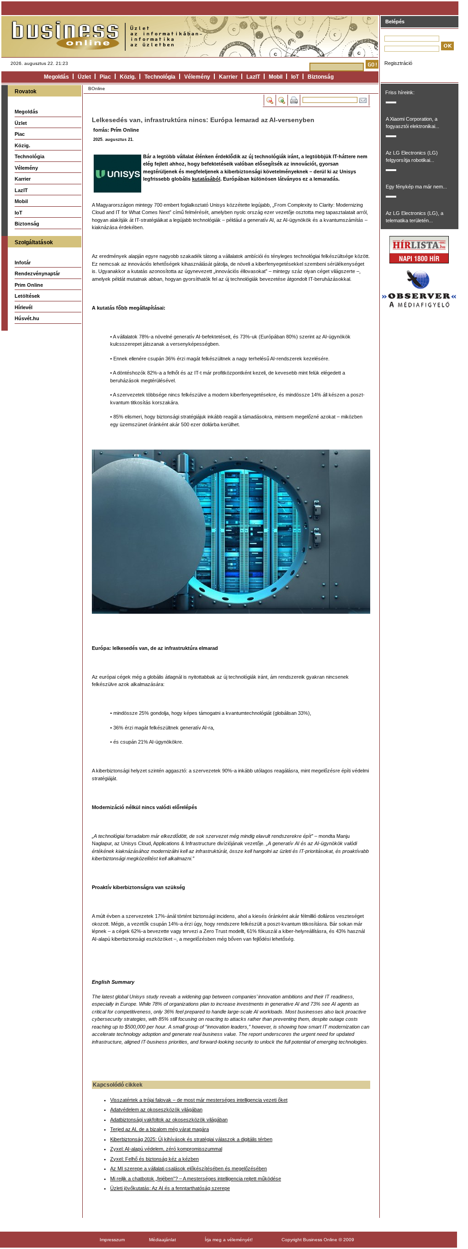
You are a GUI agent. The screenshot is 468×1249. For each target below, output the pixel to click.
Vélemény (197, 77)
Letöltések (27, 296)
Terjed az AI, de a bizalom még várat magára (159, 1129)
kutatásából (206, 179)
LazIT (253, 77)
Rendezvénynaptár (37, 273)
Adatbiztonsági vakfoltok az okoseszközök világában (169, 1119)
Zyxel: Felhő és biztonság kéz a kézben (154, 1159)
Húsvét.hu (27, 318)
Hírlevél (23, 307)
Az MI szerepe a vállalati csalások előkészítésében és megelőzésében (188, 1168)
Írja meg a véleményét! (229, 1239)
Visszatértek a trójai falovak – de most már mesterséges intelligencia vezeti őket (198, 1100)
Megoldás (56, 77)
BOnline (96, 88)
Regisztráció (398, 63)
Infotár (23, 262)
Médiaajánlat (162, 1239)
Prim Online (29, 285)
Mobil (275, 77)
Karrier (228, 77)
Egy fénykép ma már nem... (416, 186)
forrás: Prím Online (116, 130)
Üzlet (84, 77)
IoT (295, 77)
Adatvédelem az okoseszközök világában (156, 1109)
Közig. (128, 77)
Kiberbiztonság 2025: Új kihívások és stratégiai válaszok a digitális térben (191, 1139)
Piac (105, 77)
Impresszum (112, 1239)
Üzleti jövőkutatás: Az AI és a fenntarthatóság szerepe (170, 1188)
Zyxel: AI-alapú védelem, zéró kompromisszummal (166, 1149)
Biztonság (321, 77)
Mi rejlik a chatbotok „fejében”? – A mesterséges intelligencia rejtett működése (195, 1178)
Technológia (160, 77)
